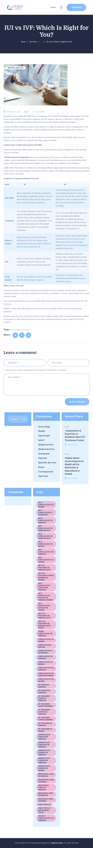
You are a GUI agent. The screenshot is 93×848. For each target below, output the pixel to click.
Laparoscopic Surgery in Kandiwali (44, 760)
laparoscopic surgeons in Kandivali (44, 745)
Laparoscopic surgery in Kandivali (44, 752)
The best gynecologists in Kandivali (46, 818)
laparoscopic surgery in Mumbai (44, 768)
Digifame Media (57, 843)
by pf (26, 112)
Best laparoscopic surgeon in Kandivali (44, 586)
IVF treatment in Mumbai (45, 730)
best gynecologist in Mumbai (45, 544)
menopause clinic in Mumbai (45, 800)
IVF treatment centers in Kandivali (44, 712)
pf (68, 427)
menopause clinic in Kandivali (45, 794)
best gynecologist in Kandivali (45, 520)
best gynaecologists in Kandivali (45, 512)
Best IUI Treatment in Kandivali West (44, 567)
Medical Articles (46, 449)
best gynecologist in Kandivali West (45, 528)
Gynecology (44, 427)
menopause (44, 454)
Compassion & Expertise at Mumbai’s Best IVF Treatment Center (75, 435)
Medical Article (16, 68)
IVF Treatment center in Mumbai (45, 705)
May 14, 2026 (73, 478)
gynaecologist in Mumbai (45, 640)
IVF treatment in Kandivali (45, 724)
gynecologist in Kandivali (45, 657)
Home (23, 42)
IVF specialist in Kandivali (19, 330)
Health (41, 431)
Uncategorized (45, 472)
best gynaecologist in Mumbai (45, 505)
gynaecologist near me (44, 646)
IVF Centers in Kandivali (44, 691)
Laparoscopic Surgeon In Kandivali (44, 737)
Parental (42, 458)
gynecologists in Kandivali (46, 669)
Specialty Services (47, 463)
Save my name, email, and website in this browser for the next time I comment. (36, 370)
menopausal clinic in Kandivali (46, 775)
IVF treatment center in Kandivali (44, 698)
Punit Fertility (44, 805)
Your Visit (43, 476)
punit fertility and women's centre (44, 810)
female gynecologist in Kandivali (45, 633)
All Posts (33, 42)
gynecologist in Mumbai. (45, 663)
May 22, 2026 (72, 445)
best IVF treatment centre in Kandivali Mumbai (46, 576)
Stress (41, 467)
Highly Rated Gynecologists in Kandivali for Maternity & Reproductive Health (74, 466)
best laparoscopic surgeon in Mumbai (44, 606)
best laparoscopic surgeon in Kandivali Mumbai (45, 596)
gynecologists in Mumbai (46, 680)
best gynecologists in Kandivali (46, 552)
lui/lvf (41, 440)
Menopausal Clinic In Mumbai (46, 781)
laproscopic (44, 436)
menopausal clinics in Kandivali (43, 787)
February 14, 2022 (13, 112)
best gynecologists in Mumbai (46, 560)
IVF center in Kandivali (43, 686)
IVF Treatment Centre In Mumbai (45, 719)
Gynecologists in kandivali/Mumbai (46, 674)
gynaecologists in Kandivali (45, 652)
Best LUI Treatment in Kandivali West (44, 615)
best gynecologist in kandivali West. (45, 536)
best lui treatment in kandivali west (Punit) (44, 624)
